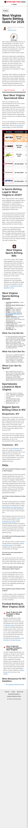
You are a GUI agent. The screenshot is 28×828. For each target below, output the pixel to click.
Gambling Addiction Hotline (14, 696)
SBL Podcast (20, 691)
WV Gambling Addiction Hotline (15, 684)
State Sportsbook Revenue (14, 313)
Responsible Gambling (14, 694)
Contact (13, 691)
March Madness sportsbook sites (11, 507)
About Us (7, 691)
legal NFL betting (10, 625)
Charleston (16, 448)
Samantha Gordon (11, 30)
